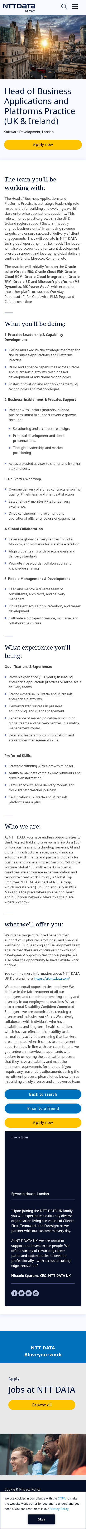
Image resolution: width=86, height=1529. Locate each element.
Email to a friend (43, 1108)
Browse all (42, 1404)
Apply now (43, 144)
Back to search (43, 1094)
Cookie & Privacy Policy (22, 1489)
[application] (43, 1510)
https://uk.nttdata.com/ (52, 978)
